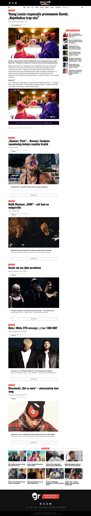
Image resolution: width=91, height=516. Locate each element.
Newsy (24, 7)
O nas (26, 507)
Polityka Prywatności (61, 507)
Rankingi (47, 7)
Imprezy (51, 7)
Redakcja (14, 151)
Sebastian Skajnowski (16, 25)
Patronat (31, 507)
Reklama (35, 507)
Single (28, 7)
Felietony (42, 7)
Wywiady (36, 7)
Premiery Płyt (58, 7)
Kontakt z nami (65, 7)
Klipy (32, 7)
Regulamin (45, 507)
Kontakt (40, 507)
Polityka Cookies (52, 507)
